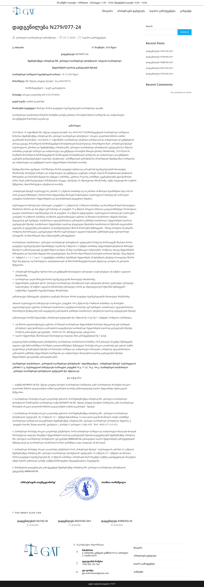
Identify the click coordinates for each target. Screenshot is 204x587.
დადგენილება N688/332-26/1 (159, 62)
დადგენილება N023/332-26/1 (74, 521)
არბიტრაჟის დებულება (145, 555)
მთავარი (138, 547)
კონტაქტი (138, 571)
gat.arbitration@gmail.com (95, 573)
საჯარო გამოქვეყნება (94, 37)
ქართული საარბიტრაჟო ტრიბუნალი (36, 37)
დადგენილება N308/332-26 (116, 521)
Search (149, 26)
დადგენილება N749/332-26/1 (159, 73)
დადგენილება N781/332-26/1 (159, 51)
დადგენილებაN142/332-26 (32, 521)
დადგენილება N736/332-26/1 (159, 56)
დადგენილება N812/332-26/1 (159, 68)
